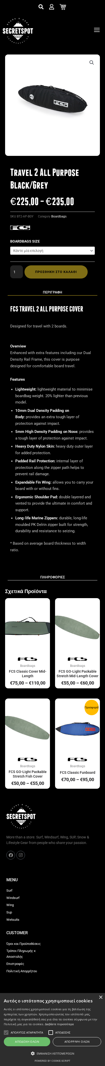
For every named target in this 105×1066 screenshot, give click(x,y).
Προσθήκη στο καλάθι (56, 272)
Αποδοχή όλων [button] (27, 1041)
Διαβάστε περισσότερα (59, 1024)
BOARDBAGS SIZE (25, 241)
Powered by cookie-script (52, 1061)
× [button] (100, 997)
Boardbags (59, 216)
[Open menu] (96, 29)
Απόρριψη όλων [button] (77, 1041)
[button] (91, 62)
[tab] (52, 292)
